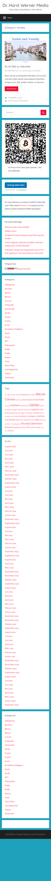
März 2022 (9, 604)
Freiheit (15, 405)
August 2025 (10, 487)
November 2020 (12, 664)
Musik (7, 337)
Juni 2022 (9, 592)
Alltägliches (10, 285)
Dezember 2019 (11, 705)
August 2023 (10, 559)
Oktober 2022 (10, 580)
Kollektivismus (38, 413)
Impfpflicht (35, 410)
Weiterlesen (11, 89)
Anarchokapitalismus (23, 395)
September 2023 (12, 555)
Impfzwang (13, 413)
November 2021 (12, 620)
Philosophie (10, 345)
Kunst (19, 98)
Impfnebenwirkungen (23, 409)
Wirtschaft (9, 378)
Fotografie (12, 98)
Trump (23, 427)
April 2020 (9, 693)
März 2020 (9, 697)
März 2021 (9, 648)
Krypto (8, 317)
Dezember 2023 (12, 551)
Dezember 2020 (12, 660)
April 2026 (9, 463)
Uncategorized (11, 369)
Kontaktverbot (9, 416)
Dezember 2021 (11, 616)
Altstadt (13, 394)
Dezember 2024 (12, 519)
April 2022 (9, 600)
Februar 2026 (10, 471)
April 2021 (9, 644)
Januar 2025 (10, 515)
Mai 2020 (9, 689)
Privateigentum (16, 424)
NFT (6, 341)
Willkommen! (10, 231)
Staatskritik (17, 427)
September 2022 (12, 584)
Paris (32, 420)
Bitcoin (8, 293)
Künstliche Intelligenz (14, 329)
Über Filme (9, 365)
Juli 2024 (8, 531)
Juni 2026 (9, 455)
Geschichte (9, 309)
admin (38, 71)
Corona (8, 301)
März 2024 (9, 539)
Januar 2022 (10, 612)
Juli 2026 (8, 451)
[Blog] (22, 269)
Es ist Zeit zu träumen (17, 66)
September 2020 (12, 672)
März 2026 (9, 467)
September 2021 (12, 628)
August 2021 (10, 632)
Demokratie (27, 400)
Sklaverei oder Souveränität (17, 227)
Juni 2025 (9, 495)
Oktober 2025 (10, 479)
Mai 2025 (8, 499)
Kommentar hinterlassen (18, 101)
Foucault (7, 405)
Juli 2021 (8, 636)
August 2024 (10, 527)
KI (26, 413)
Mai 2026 (9, 459)
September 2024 (12, 523)
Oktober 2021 (10, 624)
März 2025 (9, 507)
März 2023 (9, 568)
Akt (9, 395)
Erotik (41, 399)
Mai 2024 (8, 535)
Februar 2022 (10, 608)
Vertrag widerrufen (15, 185)
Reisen (7, 357)
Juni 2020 (9, 685)
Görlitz (7, 313)
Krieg (16, 416)
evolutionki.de (22, 190)
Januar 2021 (10, 656)
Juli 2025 (8, 491)
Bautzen (8, 289)
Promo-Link (26, 205)
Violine (32, 427)
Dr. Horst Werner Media (25, 5)
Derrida (35, 400)
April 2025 (9, 503)
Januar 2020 (10, 701)
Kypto (7, 333)
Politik (7, 349)
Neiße (17, 420)
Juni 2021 (9, 640)
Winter (38, 427)
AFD (6, 394)
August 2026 (10, 446)
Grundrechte (24, 406)
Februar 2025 (10, 511)
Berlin (33, 395)
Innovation (21, 413)
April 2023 (9, 563)
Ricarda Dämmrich (31, 423)
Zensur (11, 431)
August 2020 (10, 677)
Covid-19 (18, 400)
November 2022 (12, 576)
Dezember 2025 (12, 475)
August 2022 (10, 588)
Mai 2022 (8, 596)
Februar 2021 (10, 652)
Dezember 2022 (11, 572)
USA (28, 427)
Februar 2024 (10, 543)
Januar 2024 (10, 547)
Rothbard (8, 427)
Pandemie (27, 420)
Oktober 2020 (11, 668)
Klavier (30, 413)
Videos (8, 373)
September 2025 (12, 483)
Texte (7, 361)
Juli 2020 (8, 681)
